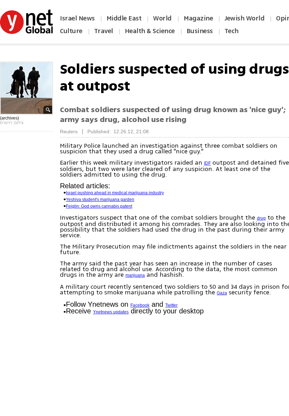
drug (261, 218)
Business (199, 31)
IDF (207, 163)
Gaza (222, 292)
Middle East (124, 18)
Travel (103, 31)
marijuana (135, 275)
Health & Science (150, 31)
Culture (71, 31)
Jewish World (244, 18)
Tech (232, 31)
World (163, 18)
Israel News (77, 18)
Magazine (198, 18)
